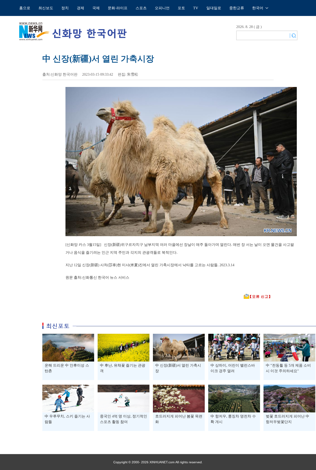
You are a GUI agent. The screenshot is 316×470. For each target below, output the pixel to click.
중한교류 (236, 8)
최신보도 (45, 8)
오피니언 (162, 8)
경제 (80, 8)
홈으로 (24, 8)
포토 (181, 8)
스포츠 (141, 8)
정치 (65, 8)
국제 (96, 8)
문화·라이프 (117, 8)
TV (195, 8)
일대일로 (213, 8)
